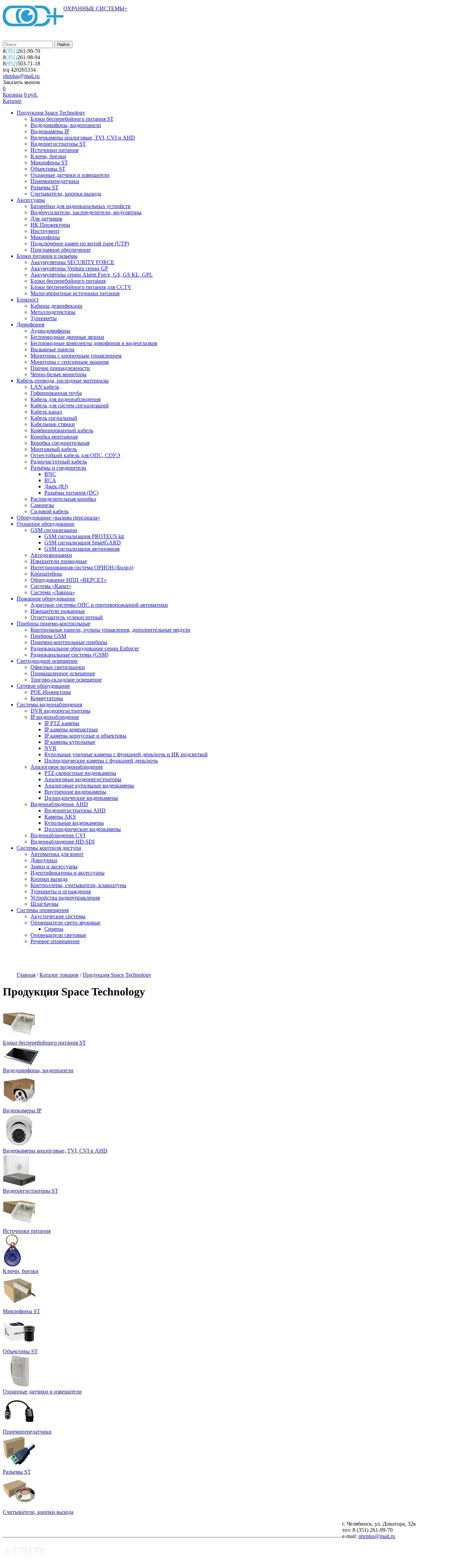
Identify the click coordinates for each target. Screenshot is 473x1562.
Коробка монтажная (54, 437)
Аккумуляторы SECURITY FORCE (72, 262)
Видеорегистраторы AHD (75, 810)
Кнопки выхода (49, 879)
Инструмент (45, 231)
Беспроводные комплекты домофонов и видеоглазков (93, 343)
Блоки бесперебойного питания (68, 281)
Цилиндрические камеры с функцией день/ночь (101, 761)
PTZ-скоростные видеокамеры (80, 773)
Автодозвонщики (51, 555)
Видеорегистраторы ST (58, 144)
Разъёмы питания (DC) (71, 493)
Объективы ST (47, 169)
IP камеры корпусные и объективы (85, 736)
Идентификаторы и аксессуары (67, 873)
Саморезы (42, 505)
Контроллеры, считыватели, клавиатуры (78, 885)
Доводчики (43, 860)
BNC (50, 474)
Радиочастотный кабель (58, 461)
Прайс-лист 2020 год (170, 958)
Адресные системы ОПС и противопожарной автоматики (99, 605)
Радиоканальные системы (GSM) (69, 655)
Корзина (13, 95)
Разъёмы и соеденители (58, 468)
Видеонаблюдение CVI (57, 835)
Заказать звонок (21, 82)
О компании (20, 958)
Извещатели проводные (58, 561)
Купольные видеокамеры (74, 823)
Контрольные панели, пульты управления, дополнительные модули (110, 630)
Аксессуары (31, 200)
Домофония (30, 324)
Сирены (53, 929)
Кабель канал (46, 412)
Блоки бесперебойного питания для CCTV (81, 287)
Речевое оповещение (55, 941)
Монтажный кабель (53, 449)
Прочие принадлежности (60, 368)
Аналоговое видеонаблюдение (66, 767)
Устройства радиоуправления (65, 898)
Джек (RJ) (56, 486)
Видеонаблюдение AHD (59, 804)
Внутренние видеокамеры (75, 792)
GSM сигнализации (53, 530)
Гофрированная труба (56, 393)
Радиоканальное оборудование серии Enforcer (84, 648)
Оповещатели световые (58, 935)
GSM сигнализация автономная (81, 549)
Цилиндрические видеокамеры (81, 798)
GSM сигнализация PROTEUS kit (84, 536)
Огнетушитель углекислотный (66, 617)
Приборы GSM (48, 636)
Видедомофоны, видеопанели (65, 125)
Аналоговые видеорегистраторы (83, 779)
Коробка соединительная (59, 443)
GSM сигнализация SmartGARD (82, 542)
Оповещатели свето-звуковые (65, 923)
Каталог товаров (59, 975)
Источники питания (54, 150)
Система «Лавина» (52, 592)
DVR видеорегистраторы (60, 711)
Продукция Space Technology (51, 113)
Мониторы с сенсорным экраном (69, 362)
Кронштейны (46, 574)
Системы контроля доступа (49, 848)
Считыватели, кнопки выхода (65, 194)
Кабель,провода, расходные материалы (63, 380)
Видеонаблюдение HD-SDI (62, 842)
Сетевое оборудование (43, 686)
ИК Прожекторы (50, 225)
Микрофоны (45, 237)
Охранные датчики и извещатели (69, 175)
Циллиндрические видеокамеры (82, 829)
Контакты (250, 958)
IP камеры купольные (69, 742)
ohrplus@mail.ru (21, 76)
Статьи (216, 958)
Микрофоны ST (49, 162)
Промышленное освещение (62, 673)
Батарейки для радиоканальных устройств (80, 206)
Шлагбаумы (44, 904)
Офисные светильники (57, 667)
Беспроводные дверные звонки (67, 337)
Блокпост (28, 300)
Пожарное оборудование (46, 599)
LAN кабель (44, 387)
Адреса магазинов (113, 958)
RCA (50, 480)
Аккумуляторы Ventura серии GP (69, 268)
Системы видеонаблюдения (49, 704)
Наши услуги (63, 958)
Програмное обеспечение (60, 250)
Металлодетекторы (52, 312)
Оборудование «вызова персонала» (58, 518)
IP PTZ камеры (61, 723)
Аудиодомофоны (50, 331)
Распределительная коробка (63, 499)
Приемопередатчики (54, 181)
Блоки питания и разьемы (47, 256)
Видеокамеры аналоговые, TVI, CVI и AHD (82, 138)
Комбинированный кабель (61, 430)
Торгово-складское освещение (66, 680)
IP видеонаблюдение (54, 717)
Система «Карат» (50, 586)
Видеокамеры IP (49, 131)
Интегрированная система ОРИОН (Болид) (81, 567)
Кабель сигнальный (53, 418)
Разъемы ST (44, 187)
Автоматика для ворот (56, 854)
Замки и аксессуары (54, 866)
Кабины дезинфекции (56, 306)
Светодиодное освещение (47, 661)
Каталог (12, 101)
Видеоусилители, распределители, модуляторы (86, 212)
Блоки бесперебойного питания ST (72, 119)
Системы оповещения (43, 910)
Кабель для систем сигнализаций (69, 405)
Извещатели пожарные (57, 611)
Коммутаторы (46, 698)
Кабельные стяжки (52, 424)
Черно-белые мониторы (58, 374)
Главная (26, 975)
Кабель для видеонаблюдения (65, 399)
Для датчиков (46, 219)
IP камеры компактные (71, 729)
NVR (50, 748)
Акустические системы (58, 916)
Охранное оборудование (45, 524)
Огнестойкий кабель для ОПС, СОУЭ (75, 455)
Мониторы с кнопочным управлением (76, 356)
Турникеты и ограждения (60, 891)
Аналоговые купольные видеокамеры (89, 785)
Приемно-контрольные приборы (68, 642)
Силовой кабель (49, 511)
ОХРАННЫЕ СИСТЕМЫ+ (95, 8)
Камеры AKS (60, 817)
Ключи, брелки (48, 156)
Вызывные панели (52, 349)
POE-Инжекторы (50, 692)
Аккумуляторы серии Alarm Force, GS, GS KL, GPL (91, 275)
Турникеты (43, 318)
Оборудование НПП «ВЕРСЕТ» (68, 580)
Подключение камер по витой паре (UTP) (79, 243)
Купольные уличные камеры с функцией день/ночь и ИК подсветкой (126, 754)
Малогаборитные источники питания (74, 293)
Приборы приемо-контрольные (53, 623)
